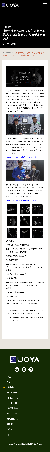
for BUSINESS (12, 392)
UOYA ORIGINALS (13, 418)
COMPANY (10, 387)
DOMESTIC (12, 408)
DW (8, 434)
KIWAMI (9, 429)
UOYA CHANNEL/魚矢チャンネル (21, 157)
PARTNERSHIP (12, 402)
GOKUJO (10, 424)
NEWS (9, 376)
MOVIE (9, 381)
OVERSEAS (12, 413)
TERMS (12, 397)
